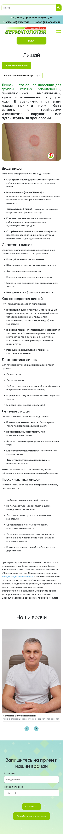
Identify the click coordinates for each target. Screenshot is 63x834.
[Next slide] (36, 728)
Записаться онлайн (17, 65)
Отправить (31, 806)
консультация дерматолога (17, 576)
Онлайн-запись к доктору (31, 816)
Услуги (31, 40)
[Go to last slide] (26, 728)
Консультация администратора (22, 75)
